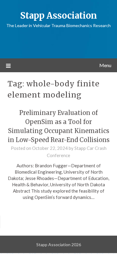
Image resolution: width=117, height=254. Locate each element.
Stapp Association (58, 15)
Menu (105, 65)
